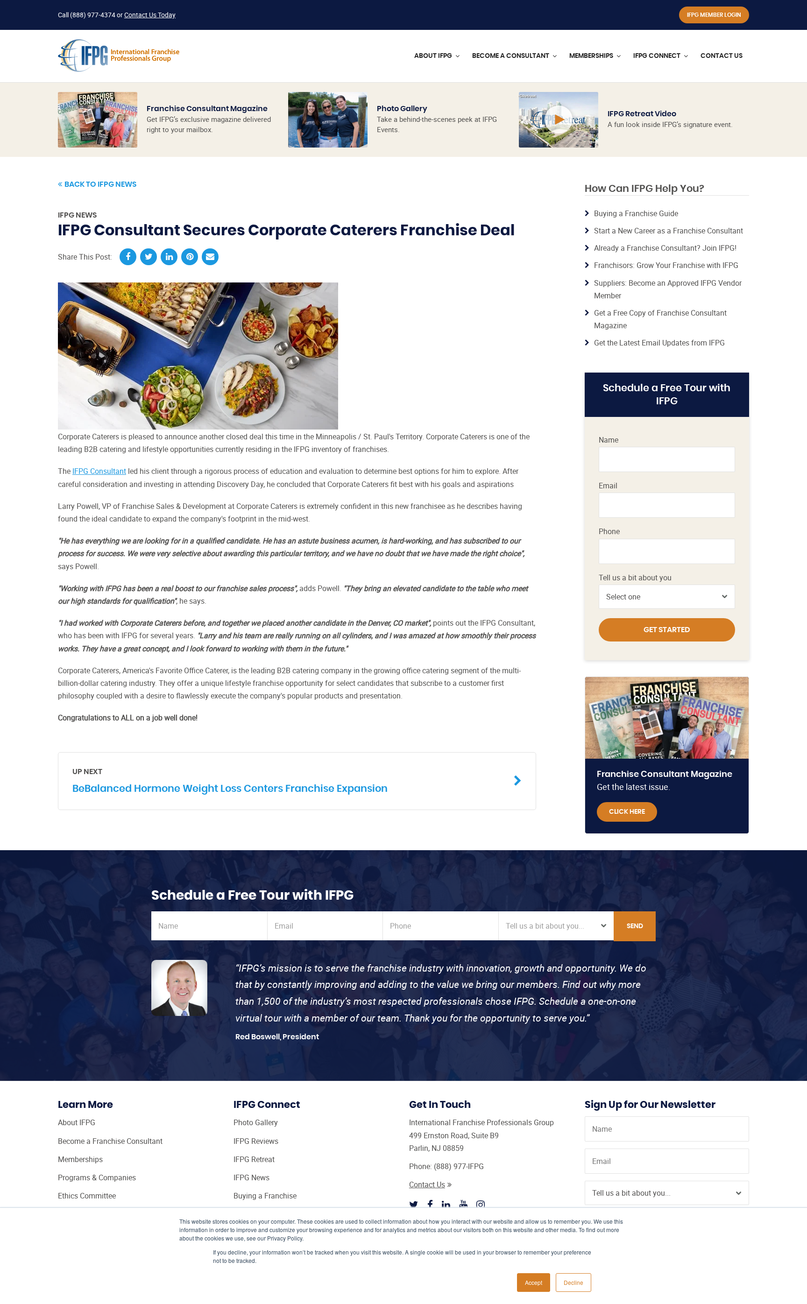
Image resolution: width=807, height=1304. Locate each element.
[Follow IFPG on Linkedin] (446, 1204)
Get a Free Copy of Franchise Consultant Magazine (660, 319)
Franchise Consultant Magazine (207, 109)
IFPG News (77, 215)
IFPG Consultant (99, 471)
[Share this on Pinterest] (189, 256)
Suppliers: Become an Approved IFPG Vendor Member (668, 289)
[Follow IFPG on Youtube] (463, 1204)
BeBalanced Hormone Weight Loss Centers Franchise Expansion (230, 780)
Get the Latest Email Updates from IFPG (659, 343)
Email (608, 485)
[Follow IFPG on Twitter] (413, 1204)
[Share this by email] (210, 256)
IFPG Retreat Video (642, 114)
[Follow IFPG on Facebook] (430, 1204)
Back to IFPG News (100, 184)
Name (608, 440)
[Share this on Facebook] (128, 256)
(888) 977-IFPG (459, 1166)
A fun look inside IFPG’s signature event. (670, 124)
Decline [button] (573, 1282)
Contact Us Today (150, 14)
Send (635, 926)
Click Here (627, 812)
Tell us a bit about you (635, 577)
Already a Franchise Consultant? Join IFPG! (665, 248)
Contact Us (427, 1184)
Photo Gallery (402, 109)
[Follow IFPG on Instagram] (480, 1204)
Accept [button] (533, 1282)
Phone (609, 531)
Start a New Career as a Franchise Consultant (668, 231)
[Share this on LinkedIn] (169, 256)
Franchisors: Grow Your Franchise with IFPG (666, 265)
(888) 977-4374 (92, 14)
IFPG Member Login (714, 15)
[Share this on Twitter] (148, 256)
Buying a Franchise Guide (636, 213)
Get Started (667, 630)
